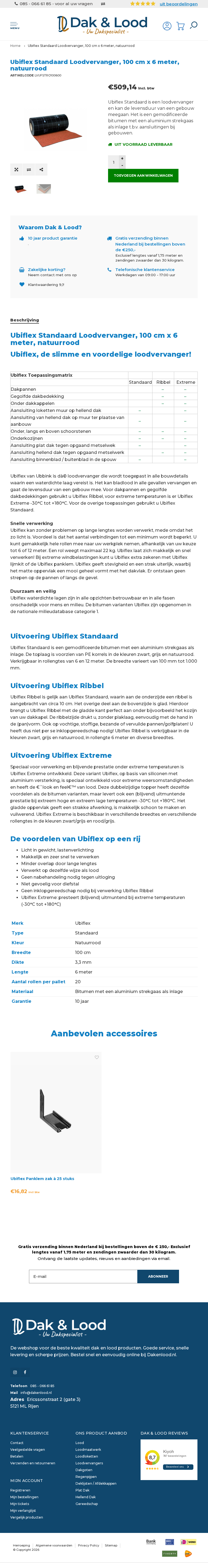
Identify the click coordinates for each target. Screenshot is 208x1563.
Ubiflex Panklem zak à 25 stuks (42, 1178)
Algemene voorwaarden (54, 1545)
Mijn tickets (19, 1504)
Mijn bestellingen (24, 1497)
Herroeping (21, 1545)
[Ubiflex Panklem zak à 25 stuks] (56, 1112)
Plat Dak (82, 1490)
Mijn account (26, 1480)
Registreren (20, 1490)
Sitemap (111, 1545)
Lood (80, 1443)
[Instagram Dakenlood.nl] (15, 1372)
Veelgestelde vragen (27, 1450)
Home (15, 46)
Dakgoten (84, 1470)
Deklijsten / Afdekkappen (96, 1483)
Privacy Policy (88, 1545)
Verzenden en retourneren (32, 1463)
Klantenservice (29, 1433)
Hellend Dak (86, 1497)
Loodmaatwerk (88, 1450)
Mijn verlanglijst (23, 1511)
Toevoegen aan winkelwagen (143, 175)
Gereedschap (87, 1504)
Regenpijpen (86, 1477)
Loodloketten (87, 1456)
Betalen (16, 1456)
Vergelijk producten (26, 1517)
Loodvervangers (89, 1463)
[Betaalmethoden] (151, 1542)
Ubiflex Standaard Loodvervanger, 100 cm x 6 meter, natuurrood (81, 46)
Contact (17, 1443)
